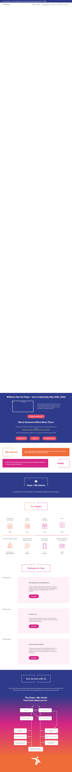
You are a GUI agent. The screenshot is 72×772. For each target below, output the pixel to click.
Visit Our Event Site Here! (36, 416)
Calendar (34, 438)
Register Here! (21, 438)
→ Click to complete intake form (13, 464)
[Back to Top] (70, 769)
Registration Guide (49, 438)
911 (45, 1)
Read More (34, 596)
